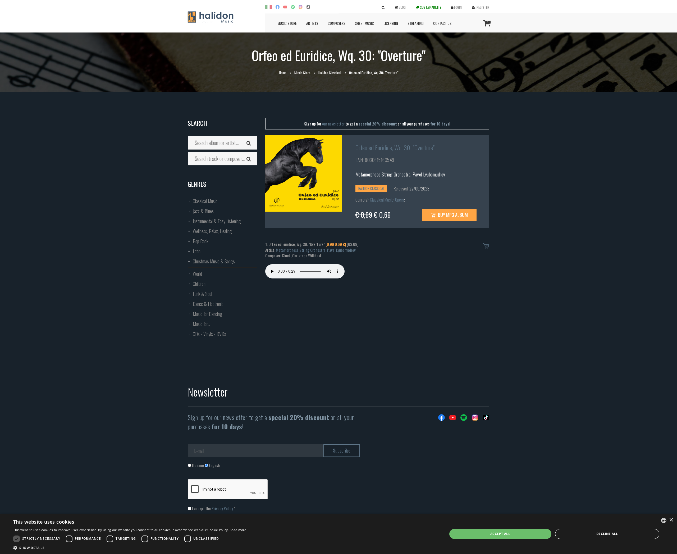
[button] (129, 547)
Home (282, 72)
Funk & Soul (202, 293)
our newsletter (333, 124)
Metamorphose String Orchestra (383, 174)
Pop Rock (200, 241)
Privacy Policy (222, 508)
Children (199, 283)
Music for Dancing (207, 313)
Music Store (287, 23)
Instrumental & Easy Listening (217, 221)
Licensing (390, 23)
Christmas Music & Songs (214, 261)
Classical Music (205, 201)
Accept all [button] (500, 534)
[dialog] (338, 534)
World (197, 273)
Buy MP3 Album (452, 214)
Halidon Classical (329, 72)
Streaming (416, 23)
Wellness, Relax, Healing (212, 231)
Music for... (201, 323)
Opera (399, 200)
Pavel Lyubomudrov (429, 174)
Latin (196, 251)
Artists (312, 23)
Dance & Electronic (208, 303)
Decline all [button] (607, 534)
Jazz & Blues (203, 211)
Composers (336, 23)
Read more (238, 530)
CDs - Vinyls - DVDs (209, 333)
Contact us (442, 23)
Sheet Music (364, 23)
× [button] (671, 520)
